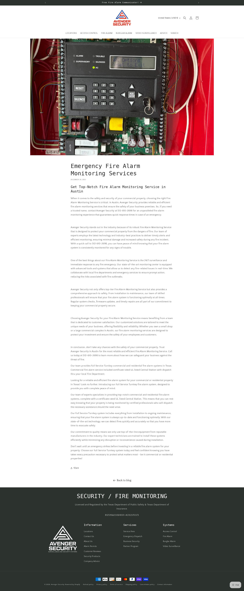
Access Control (170, 531)
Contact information (164, 584)
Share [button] (76, 468)
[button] (185, 18)
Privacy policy (101, 584)
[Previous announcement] (45, 2)
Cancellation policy (147, 584)
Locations (88, 531)
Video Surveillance (171, 546)
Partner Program (130, 546)
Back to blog (124, 480)
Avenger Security (57, 584)
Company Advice (92, 561)
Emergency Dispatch (132, 536)
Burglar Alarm (169, 541)
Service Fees (129, 531)
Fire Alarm (167, 536)
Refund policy (88, 584)
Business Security (131, 541)
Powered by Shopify (72, 584)
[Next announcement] (199, 2)
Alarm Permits (90, 546)
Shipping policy (131, 584)
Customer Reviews (92, 551)
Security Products (92, 556)
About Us (88, 541)
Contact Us (89, 536)
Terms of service (116, 584)
